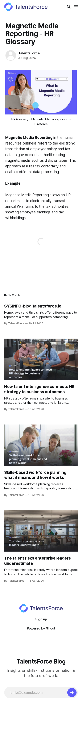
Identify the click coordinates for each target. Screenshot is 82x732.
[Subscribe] (72, 692)
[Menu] (76, 6)
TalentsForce (29, 53)
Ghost (50, 628)
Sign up (41, 619)
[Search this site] (68, 6)
